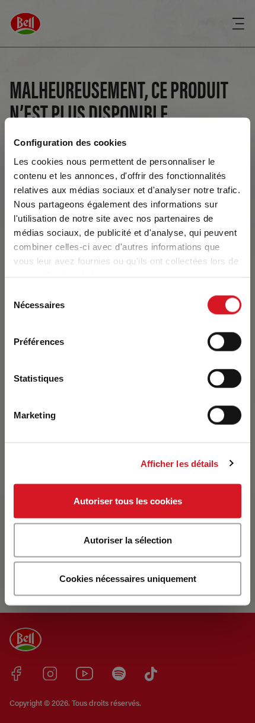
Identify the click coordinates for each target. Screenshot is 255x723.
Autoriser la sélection (128, 540)
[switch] (224, 341)
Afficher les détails (180, 463)
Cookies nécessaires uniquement (127, 579)
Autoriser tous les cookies (128, 501)
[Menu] (238, 23)
